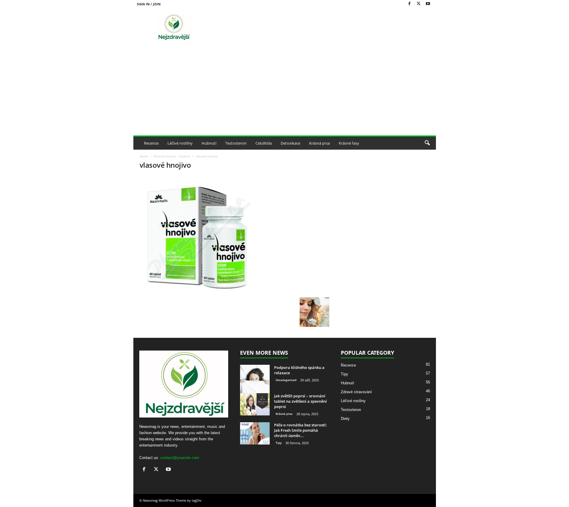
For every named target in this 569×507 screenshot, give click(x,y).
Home (144, 156)
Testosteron (236, 143)
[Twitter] (418, 4)
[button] (427, 143)
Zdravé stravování (356, 392)
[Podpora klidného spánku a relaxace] (255, 379)
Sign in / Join (149, 4)
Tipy (279, 443)
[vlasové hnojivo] (234, 235)
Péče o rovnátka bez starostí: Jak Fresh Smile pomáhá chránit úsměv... (300, 430)
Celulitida (263, 143)
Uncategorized (286, 380)
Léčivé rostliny (180, 143)
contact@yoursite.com (179, 457)
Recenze (151, 143)
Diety (345, 418)
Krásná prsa (319, 143)
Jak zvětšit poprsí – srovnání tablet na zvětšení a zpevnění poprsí (300, 401)
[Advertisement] (284, 90)
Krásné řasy (349, 143)
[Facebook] (409, 4)
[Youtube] (427, 4)
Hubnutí (209, 143)
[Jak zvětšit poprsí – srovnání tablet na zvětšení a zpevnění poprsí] (255, 404)
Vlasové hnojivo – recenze (172, 156)
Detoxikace (290, 143)
